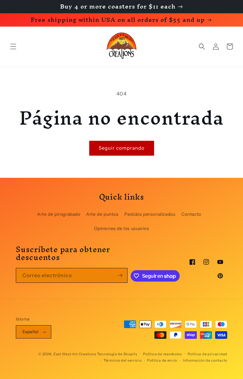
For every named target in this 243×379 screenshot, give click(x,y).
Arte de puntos (102, 214)
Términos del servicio (122, 360)
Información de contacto (205, 360)
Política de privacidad (207, 354)
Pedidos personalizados (149, 214)
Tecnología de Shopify (117, 354)
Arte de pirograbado (58, 214)
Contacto (191, 214)
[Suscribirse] (120, 275)
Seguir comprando (122, 148)
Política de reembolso (162, 354)
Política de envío (162, 360)
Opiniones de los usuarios (121, 228)
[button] (13, 46)
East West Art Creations (74, 354)
